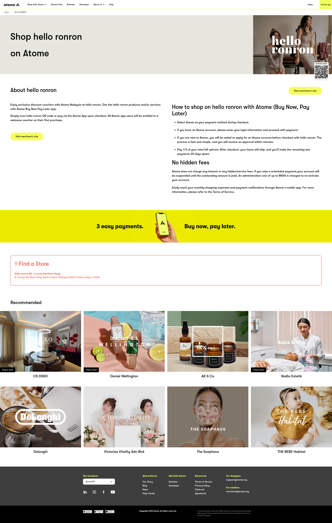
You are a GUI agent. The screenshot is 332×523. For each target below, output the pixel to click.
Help (111, 4)
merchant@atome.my (237, 491)
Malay (310, 5)
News (145, 489)
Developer (84, 4)
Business (71, 4)
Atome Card (56, 4)
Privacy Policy (202, 485)
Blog (145, 485)
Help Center (149, 493)
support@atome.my (236, 479)
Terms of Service (203, 481)
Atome (7, 12)
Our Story (148, 481)
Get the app (326, 5)
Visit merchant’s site (27, 136)
